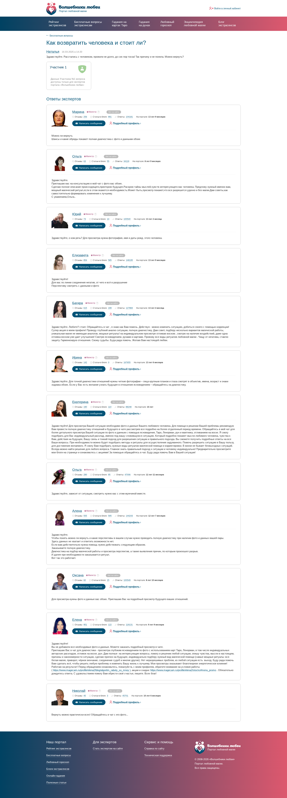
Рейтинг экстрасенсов (57, 23)
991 (110, 117)
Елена (77, 620)
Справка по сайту (154, 748)
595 (110, 516)
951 (85, 625)
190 (85, 407)
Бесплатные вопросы (61, 35)
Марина (78, 112)
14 (108, 219)
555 (85, 516)
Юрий (76, 214)
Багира (77, 303)
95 (109, 475)
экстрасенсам (88, 23)
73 (85, 219)
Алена (77, 511)
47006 (128, 475)
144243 (129, 516)
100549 (127, 580)
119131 (129, 625)
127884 (129, 308)
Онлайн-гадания (55, 775)
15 (108, 580)
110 (109, 407)
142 (85, 362)
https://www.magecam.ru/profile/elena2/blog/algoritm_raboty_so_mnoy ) (92, 670)
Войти (227, 8)
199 (110, 308)
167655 (127, 362)
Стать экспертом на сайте (108, 748)
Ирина (77, 357)
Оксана (78, 575)
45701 (125, 696)
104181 (129, 117)
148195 (129, 260)
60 (85, 580)
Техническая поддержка (158, 755)
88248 (129, 407)
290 (85, 475)
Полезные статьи (56, 782)
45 (85, 696)
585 (110, 260)
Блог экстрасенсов (227, 23)
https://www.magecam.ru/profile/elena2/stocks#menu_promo (183, 670)
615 (85, 308)
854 (85, 260)
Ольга (77, 156)
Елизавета (80, 255)
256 (85, 117)
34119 (126, 161)
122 (110, 625)
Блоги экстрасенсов (57, 768)
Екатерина (80, 402)
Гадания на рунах (144, 23)
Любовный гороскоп (167, 23)
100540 (127, 219)
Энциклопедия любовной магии (195, 23)
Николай (78, 691)
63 (85, 161)
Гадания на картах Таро (119, 23)
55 (108, 161)
